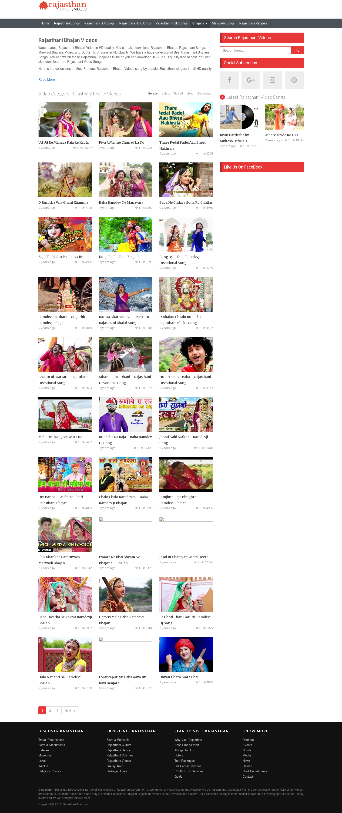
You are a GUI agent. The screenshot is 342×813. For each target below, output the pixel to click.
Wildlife (43, 766)
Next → (69, 710)
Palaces (43, 750)
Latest (166, 93)
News (246, 760)
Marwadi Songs (223, 23)
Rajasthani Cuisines (120, 755)
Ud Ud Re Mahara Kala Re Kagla (63, 142)
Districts (248, 739)
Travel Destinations (51, 739)
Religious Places (49, 771)
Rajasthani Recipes (253, 23)
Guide (178, 776)
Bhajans (198, 23)
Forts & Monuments (51, 744)
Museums (45, 755)
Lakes (42, 760)
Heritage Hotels (117, 771)
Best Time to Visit (186, 744)
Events (247, 744)
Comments (204, 93)
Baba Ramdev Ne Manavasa (121, 202)
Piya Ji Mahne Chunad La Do (121, 142)
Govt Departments (255, 771)
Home (45, 23)
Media (247, 755)
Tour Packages (184, 760)
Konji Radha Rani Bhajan (119, 257)
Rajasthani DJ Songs (99, 23)
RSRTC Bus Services (189, 771)
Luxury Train (115, 766)
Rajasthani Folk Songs (172, 23)
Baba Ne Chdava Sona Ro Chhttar (186, 202)
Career (247, 766)
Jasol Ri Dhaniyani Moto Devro (183, 557)
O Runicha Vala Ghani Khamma (63, 202)
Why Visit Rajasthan (188, 739)
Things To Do (183, 750)
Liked (190, 93)
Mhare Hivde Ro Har (281, 135)
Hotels (178, 755)
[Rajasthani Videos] (62, 5)
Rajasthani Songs (67, 23)
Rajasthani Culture (119, 744)
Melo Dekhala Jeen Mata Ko (60, 437)
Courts (247, 750)
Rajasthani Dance (118, 750)
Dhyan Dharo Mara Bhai (178, 677)
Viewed (178, 93)
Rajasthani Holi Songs (135, 23)
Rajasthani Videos (119, 760)
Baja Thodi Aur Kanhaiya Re (60, 257)
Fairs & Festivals (118, 739)
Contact (248, 776)
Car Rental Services (187, 766)
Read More (46, 79)
